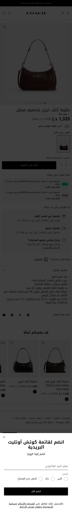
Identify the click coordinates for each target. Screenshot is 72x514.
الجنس (65, 474)
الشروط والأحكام (26, 503)
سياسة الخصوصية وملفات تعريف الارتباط (31, 505)
